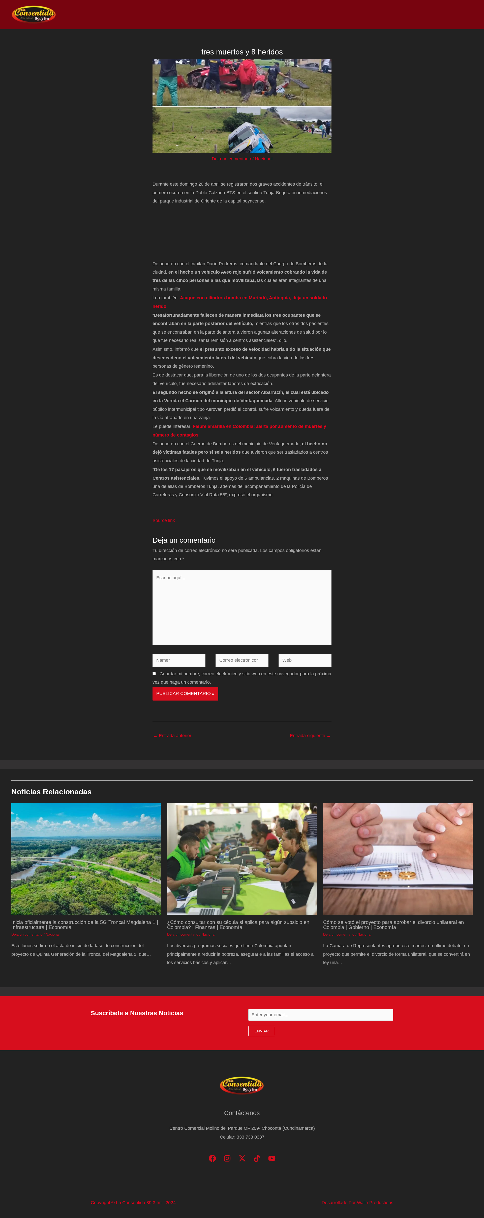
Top (386, 14)
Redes (405, 14)
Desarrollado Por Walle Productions (357, 1202)
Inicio (343, 14)
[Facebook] (212, 1158)
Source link (164, 520)
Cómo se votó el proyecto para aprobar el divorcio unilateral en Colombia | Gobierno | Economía (393, 924)
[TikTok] (257, 1158)
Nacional (264, 158)
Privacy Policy (456, 14)
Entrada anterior (172, 735)
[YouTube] (272, 1158)
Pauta (427, 14)
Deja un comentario (231, 158)
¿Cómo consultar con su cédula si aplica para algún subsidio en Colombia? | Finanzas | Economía (238, 924)
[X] (242, 1158)
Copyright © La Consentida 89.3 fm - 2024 (133, 1202)
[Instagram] (227, 1158)
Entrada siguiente (310, 735)
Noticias (366, 14)
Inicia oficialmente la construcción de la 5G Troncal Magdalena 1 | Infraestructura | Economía (84, 924)
